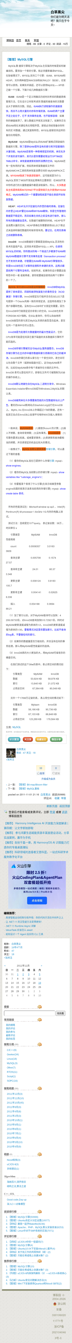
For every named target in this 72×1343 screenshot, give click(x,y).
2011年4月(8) (14, 1111)
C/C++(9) (12, 1050)
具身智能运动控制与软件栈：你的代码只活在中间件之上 (34, 917)
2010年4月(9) (14, 1146)
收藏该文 (41, 739)
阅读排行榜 (10, 1211)
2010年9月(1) (14, 1124)
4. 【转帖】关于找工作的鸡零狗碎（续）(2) (28, 1252)
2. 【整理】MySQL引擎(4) (19, 1245)
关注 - (31, 752)
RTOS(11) (12, 1072)
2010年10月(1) (14, 1120)
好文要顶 (14, 739)
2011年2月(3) (14, 1116)
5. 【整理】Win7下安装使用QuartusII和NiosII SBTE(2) (34, 1283)
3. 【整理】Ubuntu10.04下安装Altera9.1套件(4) (30, 1248)
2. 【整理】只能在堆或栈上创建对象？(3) (27, 1270)
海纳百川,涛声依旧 (16, 1182)
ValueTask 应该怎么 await (19, 929)
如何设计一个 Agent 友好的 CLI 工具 (24, 934)
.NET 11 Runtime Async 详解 (21, 925)
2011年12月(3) (14, 1094)
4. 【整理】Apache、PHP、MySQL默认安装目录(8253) (35, 1227)
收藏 (57, 798)
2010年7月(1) (14, 1133)
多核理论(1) (13, 1168)
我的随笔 (10, 1025)
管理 (36, 40)
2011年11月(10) (15, 1098)
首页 (18, 40)
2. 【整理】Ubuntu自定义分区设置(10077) (28, 1220)
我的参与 (10, 1032)
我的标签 (10, 1039)
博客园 (10, 40)
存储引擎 (50, 449)
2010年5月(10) (14, 1142)
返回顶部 (64, 806)
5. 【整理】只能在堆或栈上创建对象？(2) (27, 1255)
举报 (63, 798)
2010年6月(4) (14, 1138)
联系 (27, 40)
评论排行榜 (10, 1236)
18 (13, 954)
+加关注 (10, 759)
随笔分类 (9, 1044)
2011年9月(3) (14, 1107)
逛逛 (64, 812)
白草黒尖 (58, 12)
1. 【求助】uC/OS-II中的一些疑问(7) (24, 1242)
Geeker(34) (13, 1054)
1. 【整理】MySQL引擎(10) (20, 1266)
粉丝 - (21, 752)
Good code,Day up (16, 1199)
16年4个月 (17, 947)
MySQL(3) (12, 1063)
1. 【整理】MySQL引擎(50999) (22, 1217)
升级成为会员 (48, 778)
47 (13, 951)
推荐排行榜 (10, 1261)
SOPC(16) (12, 1081)
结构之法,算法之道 (16, 1186)
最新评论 (10, 1035)
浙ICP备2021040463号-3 (59, 1332)
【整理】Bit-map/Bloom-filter (32, 784)
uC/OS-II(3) (13, 1164)
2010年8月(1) (14, 1129)
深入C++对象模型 (16, 1204)
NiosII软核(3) (13, 1160)
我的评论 (10, 1028)
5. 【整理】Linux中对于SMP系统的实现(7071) (30, 1230)
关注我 (27, 739)
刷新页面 (52, 806)
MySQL (16, 727)
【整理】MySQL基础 (28, 788)
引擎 (52, 460)
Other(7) (11, 1067)
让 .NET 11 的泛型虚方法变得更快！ (24, 921)
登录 (52, 812)
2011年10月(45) (15, 1102)
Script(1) (11, 1076)
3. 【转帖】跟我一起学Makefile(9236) (25, 1224)
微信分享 (56, 739)
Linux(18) (12, 1059)
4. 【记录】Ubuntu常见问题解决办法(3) (26, 1280)
